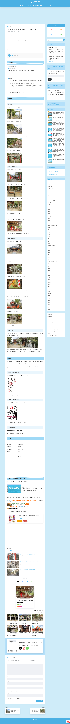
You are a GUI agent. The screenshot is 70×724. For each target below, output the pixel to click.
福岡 (49, 286)
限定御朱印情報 (51, 331)
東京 (49, 270)
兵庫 (49, 209)
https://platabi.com (52, 174)
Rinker (21, 518)
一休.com (22, 506)
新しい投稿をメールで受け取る (14, 698)
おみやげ (49, 184)
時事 (49, 266)
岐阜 (49, 238)
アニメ (49, 193)
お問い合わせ (50, 188)
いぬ (49, 181)
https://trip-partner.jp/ (54, 171)
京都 (49, 207)
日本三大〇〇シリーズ (52, 261)
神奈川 (49, 282)
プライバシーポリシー (48, 5)
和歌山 (49, 216)
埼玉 (49, 218)
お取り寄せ (50, 186)
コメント (9, 663)
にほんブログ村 (10, 550)
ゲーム (49, 197)
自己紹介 (49, 293)
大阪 (40, 610)
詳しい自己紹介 (51, 61)
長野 (49, 298)
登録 (50, 79)
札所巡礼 (49, 268)
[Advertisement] (35, 15)
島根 (49, 243)
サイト (8, 686)
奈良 (49, 222)
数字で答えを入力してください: (13, 691)
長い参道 (50, 318)
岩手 (49, 241)
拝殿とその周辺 (51, 322)
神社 (23, 5)
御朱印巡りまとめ (38, 5)
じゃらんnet (9, 500)
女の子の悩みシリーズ (52, 225)
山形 (49, 234)
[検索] (64, 40)
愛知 (49, 250)
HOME (35, 719)
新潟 (49, 252)
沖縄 (49, 275)
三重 (49, 204)
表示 (16, 55)
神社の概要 (49, 314)
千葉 (49, 213)
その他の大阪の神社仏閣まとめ (53, 335)
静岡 (49, 302)
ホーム (19, 5)
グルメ (49, 195)
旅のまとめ (50, 257)
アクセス (49, 333)
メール (8, 681)
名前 (8, 676)
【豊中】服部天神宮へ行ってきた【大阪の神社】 (28, 554)
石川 (49, 279)
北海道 (49, 211)
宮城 (49, 227)
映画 (49, 263)
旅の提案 (49, 259)
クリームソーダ (31, 5)
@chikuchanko (14, 35)
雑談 (49, 300)
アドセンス (50, 191)
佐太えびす (50, 323)
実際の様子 (49, 316)
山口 (49, 232)
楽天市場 (25, 521)
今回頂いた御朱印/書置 (53, 329)
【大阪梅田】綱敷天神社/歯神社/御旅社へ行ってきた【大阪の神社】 (31, 561)
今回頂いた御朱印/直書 (52, 327)
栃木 (49, 273)
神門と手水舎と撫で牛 (52, 320)
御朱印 (42, 612)
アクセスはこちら (51, 97)
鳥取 (49, 309)
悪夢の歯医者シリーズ (52, 248)
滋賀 (49, 277)
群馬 (49, 291)
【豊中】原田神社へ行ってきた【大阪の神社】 (27, 569)
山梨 (49, 236)
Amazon (19, 521)
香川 (49, 304)
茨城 (49, 295)
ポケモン (49, 202)
